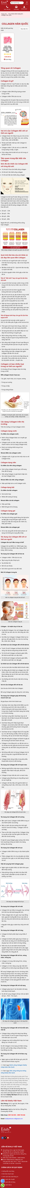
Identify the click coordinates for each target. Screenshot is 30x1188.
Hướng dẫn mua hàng (8, 1171)
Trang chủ (4, 14)
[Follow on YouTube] (8, 1138)
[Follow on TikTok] (5, 1138)
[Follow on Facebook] (2, 1138)
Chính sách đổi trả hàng (8, 1182)
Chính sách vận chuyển (8, 1179)
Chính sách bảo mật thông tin (10, 1176)
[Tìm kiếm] (22, 2)
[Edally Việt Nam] (4, 3)
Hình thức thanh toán (8, 1174)
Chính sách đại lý (6, 1185)
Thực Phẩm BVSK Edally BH (15, 14)
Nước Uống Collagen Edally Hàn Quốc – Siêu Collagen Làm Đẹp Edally (7, 49)
